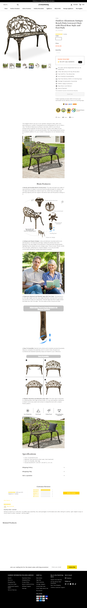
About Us (10, 580)
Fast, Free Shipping (56, 585)
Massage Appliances (68, 8)
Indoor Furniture (26, 8)
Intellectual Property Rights (13, 587)
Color (57, 35)
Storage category (40, 584)
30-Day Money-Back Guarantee (56, 582)
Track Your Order (12, 584)
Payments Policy (26, 578)
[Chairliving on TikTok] (75, 584)
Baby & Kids (58, 8)
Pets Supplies (79, 8)
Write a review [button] (71, 493)
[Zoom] (27, 38)
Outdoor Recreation (39, 8)
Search (9, 578)
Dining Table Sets (40, 586)
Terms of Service (12, 590)
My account (39, 590)
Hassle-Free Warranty (56, 579)
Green (64, 38)
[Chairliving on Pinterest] (73, 584)
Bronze (58, 38)
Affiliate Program (26, 586)
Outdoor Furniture (15, 8)
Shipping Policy (27, 467)
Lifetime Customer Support (58, 587)
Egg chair (38, 580)
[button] (59, 34)
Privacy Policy (25, 582)
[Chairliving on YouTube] (70, 584)
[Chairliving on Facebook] (68, 584)
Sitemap (24, 588)
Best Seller (39, 578)
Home (6, 8)
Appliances (49, 8)
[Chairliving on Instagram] (65, 584)
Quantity (58, 50)
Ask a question (27, 475)
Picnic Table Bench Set (42, 588)
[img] (7, 504)
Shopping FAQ (27, 471)
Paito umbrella (40, 582)
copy (80, 62)
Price (57, 43)
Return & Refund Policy (28, 584)
